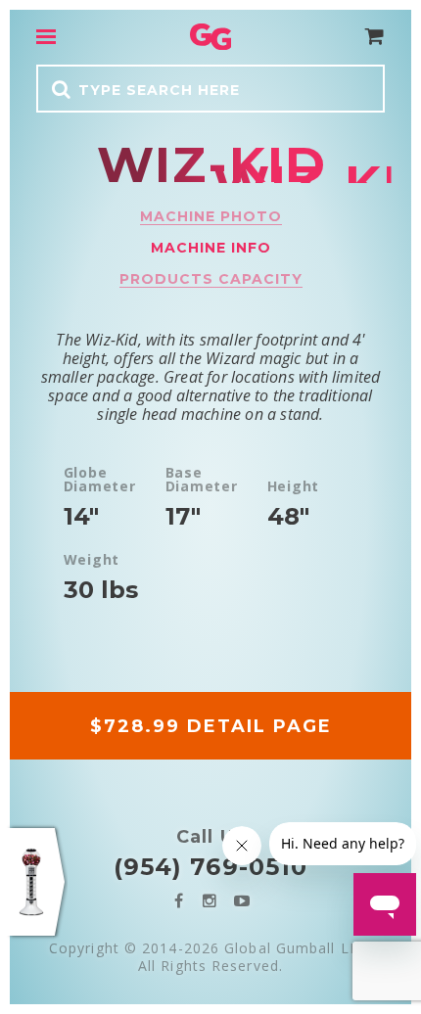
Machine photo (211, 216)
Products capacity (211, 279)
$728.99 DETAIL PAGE (211, 726)
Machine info (211, 247)
